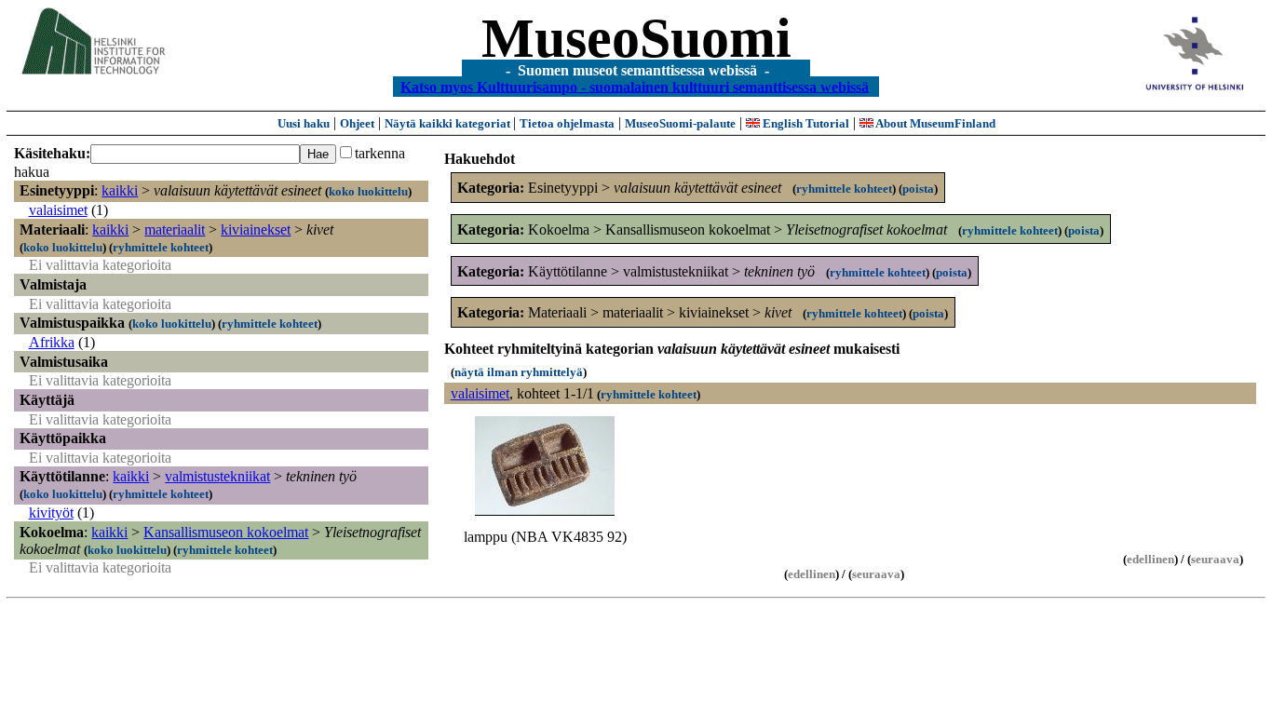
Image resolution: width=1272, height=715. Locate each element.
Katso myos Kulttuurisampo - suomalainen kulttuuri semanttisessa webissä (634, 86)
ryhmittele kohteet (161, 247)
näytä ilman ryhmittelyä (518, 372)
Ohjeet (357, 123)
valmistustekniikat (217, 476)
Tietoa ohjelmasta (567, 123)
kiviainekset (256, 229)
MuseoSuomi (636, 38)
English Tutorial (804, 123)
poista (918, 189)
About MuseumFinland (934, 123)
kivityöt (51, 512)
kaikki (119, 190)
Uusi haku (303, 123)
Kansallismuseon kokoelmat (225, 532)
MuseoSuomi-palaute (680, 123)
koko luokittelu (368, 191)
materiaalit (174, 229)
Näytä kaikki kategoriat (449, 123)
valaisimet (58, 210)
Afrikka (51, 342)
